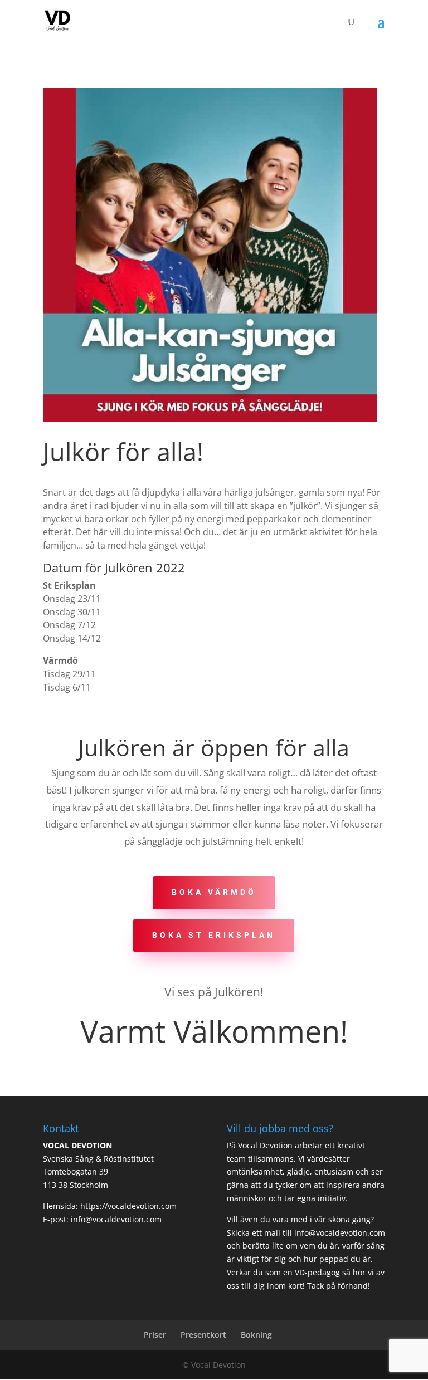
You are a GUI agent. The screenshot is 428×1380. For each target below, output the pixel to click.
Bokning (256, 1334)
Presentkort (203, 1334)
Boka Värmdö (214, 892)
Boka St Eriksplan (213, 935)
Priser (155, 1334)
